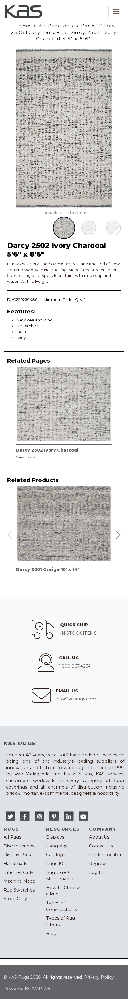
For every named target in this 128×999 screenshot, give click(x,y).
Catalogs (55, 854)
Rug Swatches (19, 890)
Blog (51, 933)
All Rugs (12, 837)
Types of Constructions (61, 906)
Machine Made (19, 881)
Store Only (15, 898)
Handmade (16, 863)
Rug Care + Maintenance (60, 876)
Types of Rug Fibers (60, 921)
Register (98, 863)
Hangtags (56, 846)
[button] (118, 535)
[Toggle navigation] (116, 11)
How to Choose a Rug (63, 891)
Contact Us (101, 846)
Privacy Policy (99, 977)
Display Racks (18, 854)
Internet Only (18, 872)
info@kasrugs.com (76, 699)
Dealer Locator (105, 854)
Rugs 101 (55, 863)
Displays (55, 837)
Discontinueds (19, 846)
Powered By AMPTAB (27, 988)
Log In (96, 872)
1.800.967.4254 (74, 666)
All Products (56, 26)
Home (22, 26)
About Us (99, 837)
